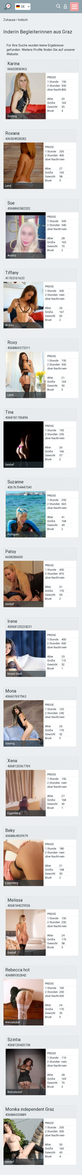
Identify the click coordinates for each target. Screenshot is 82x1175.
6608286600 (14, 557)
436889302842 (15, 975)
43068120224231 (19, 627)
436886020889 (15, 1115)
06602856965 (17, 69)
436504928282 (15, 139)
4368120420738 (18, 1045)
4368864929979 (16, 836)
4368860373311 (18, 348)
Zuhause (9, 20)
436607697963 (15, 696)
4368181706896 (16, 418)
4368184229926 (18, 906)
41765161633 (14, 278)
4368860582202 (18, 208)
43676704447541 (19, 487)
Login (66, 5)
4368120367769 (18, 766)
